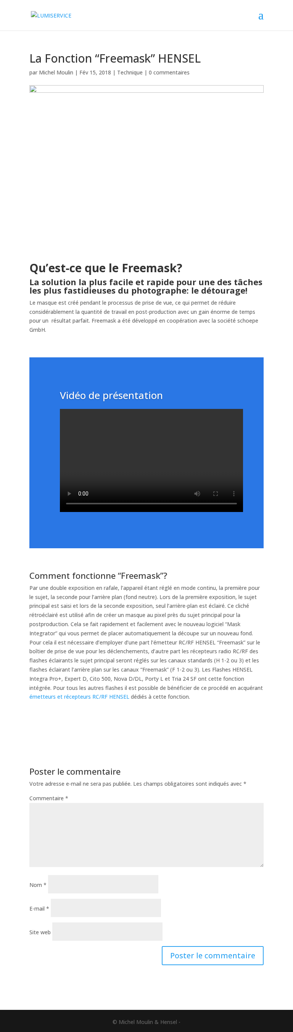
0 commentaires (169, 72)
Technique (130, 72)
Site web (40, 932)
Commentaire (48, 798)
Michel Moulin (56, 72)
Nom (38, 884)
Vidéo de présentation (111, 395)
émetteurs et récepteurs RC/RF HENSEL (79, 696)
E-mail (39, 908)
